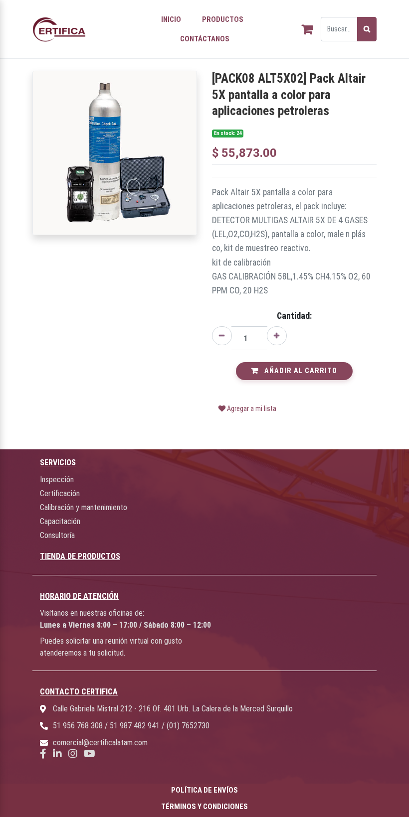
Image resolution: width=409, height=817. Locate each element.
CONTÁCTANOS (204, 38)
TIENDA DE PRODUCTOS (80, 556)
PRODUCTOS (222, 19)
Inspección (57, 479)
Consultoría (57, 535)
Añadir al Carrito (299, 371)
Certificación (60, 493)
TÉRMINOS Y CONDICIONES (204, 806)
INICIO (171, 19)
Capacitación (60, 521)
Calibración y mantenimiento (83, 507)
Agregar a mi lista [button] (250, 408)
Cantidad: (294, 316)
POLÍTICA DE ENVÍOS (204, 790)
